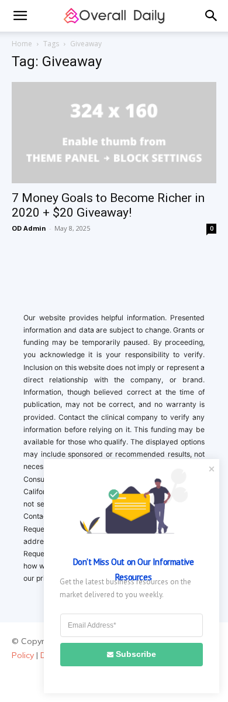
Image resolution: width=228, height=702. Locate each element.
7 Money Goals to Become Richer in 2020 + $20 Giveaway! (108, 205)
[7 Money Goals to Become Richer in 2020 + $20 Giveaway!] (114, 132)
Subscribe (136, 654)
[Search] (211, 16)
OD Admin (29, 228)
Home (22, 44)
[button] (20, 16)
